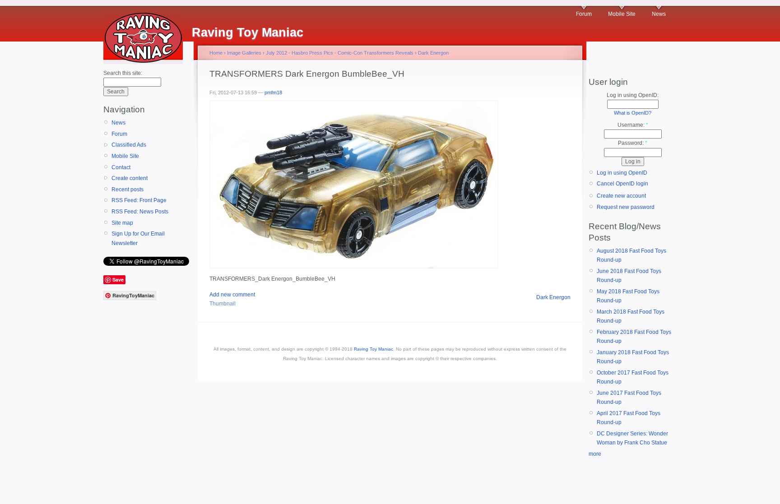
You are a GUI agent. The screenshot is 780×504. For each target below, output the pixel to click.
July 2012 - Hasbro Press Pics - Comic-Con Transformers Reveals (339, 52)
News (659, 14)
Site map (122, 223)
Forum (584, 14)
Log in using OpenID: (633, 95)
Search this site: (122, 73)
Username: (633, 125)
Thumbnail (222, 304)
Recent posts (127, 189)
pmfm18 (273, 92)
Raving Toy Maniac (373, 349)
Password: (632, 143)
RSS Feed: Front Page (139, 200)
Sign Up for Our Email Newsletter (138, 238)
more (595, 454)
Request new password (626, 207)
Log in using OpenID (622, 173)
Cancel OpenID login (622, 183)
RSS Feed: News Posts (139, 211)
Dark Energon (433, 52)
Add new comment (232, 294)
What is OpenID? (632, 113)
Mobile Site (622, 14)
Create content (129, 178)
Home (216, 52)
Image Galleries (244, 52)
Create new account (621, 196)
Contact (120, 167)
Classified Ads (128, 145)
